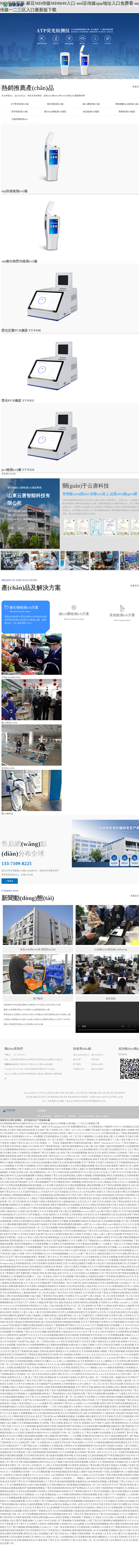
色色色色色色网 (114, 1263)
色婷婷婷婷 (107, 1488)
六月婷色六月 (55, 1130)
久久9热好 (107, 1306)
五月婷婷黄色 (75, 1214)
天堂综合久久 (23, 1198)
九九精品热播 (127, 1345)
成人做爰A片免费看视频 (20, 1413)
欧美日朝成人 (25, 1403)
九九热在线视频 (95, 1455)
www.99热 (95, 1498)
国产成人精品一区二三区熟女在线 (38, 1341)
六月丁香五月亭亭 (108, 1273)
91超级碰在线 (68, 1201)
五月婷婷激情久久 (96, 1413)
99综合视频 (62, 1406)
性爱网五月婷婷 (130, 1475)
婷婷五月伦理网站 (43, 1221)
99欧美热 (109, 1397)
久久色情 (100, 1397)
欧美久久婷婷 (6, 1384)
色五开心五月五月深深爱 (76, 1338)
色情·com (106, 1224)
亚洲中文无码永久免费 (72, 1319)
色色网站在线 (126, 1524)
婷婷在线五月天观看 (106, 1247)
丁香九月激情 (55, 1423)
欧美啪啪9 (8, 1208)
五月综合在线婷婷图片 (27, 1491)
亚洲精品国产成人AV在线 (26, 1367)
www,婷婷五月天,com (86, 1227)
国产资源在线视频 (108, 1468)
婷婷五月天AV (103, 1507)
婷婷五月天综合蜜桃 (65, 1270)
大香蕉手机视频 (126, 1452)
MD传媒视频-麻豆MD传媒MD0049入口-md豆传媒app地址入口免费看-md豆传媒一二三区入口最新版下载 (49, 1123)
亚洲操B (86, 1423)
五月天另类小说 (12, 1188)
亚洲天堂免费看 (110, 1198)
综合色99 (88, 1390)
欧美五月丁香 (96, 1514)
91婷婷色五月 (60, 1185)
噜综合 (58, 1504)
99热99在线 (63, 1172)
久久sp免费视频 (26, 1390)
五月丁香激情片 (7, 1273)
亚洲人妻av (124, 1328)
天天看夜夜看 (43, 1472)
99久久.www (98, 1374)
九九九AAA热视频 (126, 1182)
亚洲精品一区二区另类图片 (65, 1208)
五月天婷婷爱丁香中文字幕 (125, 1432)
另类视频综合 (38, 1253)
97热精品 (119, 1371)
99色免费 (18, 1126)
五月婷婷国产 (104, 1208)
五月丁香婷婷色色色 (49, 1146)
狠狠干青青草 (101, 1322)
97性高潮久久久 (10, 1133)
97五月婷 (100, 1478)
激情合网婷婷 (11, 1390)
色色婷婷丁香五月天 (115, 1478)
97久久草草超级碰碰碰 (57, 1253)
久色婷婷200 (65, 1524)
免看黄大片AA (30, 1475)
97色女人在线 (32, 1237)
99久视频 (42, 1332)
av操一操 (28, 1172)
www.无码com (68, 1156)
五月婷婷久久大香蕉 (108, 1302)
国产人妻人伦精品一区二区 (97, 1296)
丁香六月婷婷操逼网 (35, 1452)
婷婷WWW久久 (44, 1432)
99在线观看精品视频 (17, 1468)
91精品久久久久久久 (46, 1364)
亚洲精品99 (30, 1432)
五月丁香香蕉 (88, 1162)
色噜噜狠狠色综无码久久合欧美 (20, 1149)
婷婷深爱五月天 (81, 1312)
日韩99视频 (79, 1276)
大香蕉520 (17, 1221)
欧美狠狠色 (118, 1367)
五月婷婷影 (111, 1250)
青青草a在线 (89, 1218)
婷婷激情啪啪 (32, 1527)
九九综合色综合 (24, 1309)
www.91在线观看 (91, 1403)
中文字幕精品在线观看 (87, 1244)
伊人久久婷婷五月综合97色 (32, 1250)
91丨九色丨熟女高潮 (82, 1309)
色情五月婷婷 (29, 1511)
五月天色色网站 (56, 1449)
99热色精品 (19, 1218)
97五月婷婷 (109, 1276)
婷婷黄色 (129, 1439)
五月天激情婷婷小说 (105, 1214)
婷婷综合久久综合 (129, 1527)
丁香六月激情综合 (48, 1501)
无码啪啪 (73, 1419)
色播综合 (132, 1514)
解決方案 (54, 6)
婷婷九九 (110, 1279)
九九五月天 (80, 1201)
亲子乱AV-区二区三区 (74, 1306)
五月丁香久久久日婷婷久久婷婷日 (30, 1524)
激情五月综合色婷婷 (68, 1335)
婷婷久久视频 (36, 1302)
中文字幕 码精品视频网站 (26, 1462)
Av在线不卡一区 (123, 1498)
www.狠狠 (107, 1367)
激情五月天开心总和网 (62, 1312)
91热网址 (77, 1439)
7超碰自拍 (120, 1377)
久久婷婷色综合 (10, 1335)
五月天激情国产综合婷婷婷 (47, 1384)
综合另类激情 (56, 1159)
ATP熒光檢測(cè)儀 (19, 104)
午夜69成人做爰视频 (10, 1400)
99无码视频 (119, 1400)
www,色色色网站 (8, 1169)
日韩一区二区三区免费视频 (25, 1514)
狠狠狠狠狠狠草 (85, 1445)
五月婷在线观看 (59, 1465)
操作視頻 (66, 6)
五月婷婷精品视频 (23, 1361)
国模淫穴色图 (85, 1263)
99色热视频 (45, 1429)
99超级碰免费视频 (110, 1390)
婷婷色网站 (75, 1494)
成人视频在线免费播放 (57, 1345)
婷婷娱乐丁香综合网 (89, 1465)
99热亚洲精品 (6, 1393)
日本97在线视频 (62, 1169)
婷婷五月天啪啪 (40, 1449)
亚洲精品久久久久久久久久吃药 (15, 1231)
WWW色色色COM (12, 1341)
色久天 (92, 1172)
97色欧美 (34, 1273)
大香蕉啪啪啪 (57, 1218)
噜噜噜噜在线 (6, 1302)
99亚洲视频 (45, 1179)
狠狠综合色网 (120, 1511)
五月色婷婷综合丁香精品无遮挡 (27, 1354)
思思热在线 (36, 1156)
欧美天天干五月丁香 (112, 1485)
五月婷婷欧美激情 (90, 1351)
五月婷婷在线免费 (55, 1338)
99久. (28, 1465)
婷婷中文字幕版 (60, 1221)
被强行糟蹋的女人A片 (102, 1537)
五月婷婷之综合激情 (125, 1501)
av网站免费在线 (37, 1459)
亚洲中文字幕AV (11, 1234)
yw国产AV (87, 1224)
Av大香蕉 (65, 1367)
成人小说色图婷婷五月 (66, 1537)
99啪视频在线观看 (71, 1322)
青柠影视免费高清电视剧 (69, 1224)
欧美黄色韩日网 (127, 1348)
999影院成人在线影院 (76, 1459)
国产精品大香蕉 (30, 1478)
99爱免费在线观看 (14, 1455)
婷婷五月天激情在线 (79, 1527)
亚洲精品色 (50, 1494)
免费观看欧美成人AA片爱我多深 (86, 1126)
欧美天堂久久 (53, 1367)
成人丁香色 (121, 1133)
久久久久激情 (18, 1442)
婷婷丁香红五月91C (60, 1374)
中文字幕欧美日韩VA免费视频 (66, 1182)
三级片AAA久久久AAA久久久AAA (83, 1133)
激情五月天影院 (50, 1354)
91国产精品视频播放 (125, 1270)
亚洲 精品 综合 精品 (53, 1302)
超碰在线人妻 (117, 1426)
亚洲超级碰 (52, 1335)
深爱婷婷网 (53, 1524)
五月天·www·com (40, 1371)
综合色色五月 (95, 1188)
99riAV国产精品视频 (127, 1289)
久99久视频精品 (58, 1400)
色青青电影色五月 (88, 1208)
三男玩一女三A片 (71, 1130)
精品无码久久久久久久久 (99, 1286)
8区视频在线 (50, 1377)
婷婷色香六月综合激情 (11, 1537)
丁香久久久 (133, 1153)
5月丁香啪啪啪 (64, 1520)
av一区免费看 (36, 1136)
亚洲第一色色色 (129, 1338)
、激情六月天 (46, 1126)
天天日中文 (90, 1247)
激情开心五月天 (98, 1312)
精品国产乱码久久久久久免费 (37, 1328)
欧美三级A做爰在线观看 (51, 1455)
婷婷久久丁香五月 (105, 1192)
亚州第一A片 (29, 1472)
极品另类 (16, 1266)
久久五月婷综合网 (121, 1361)
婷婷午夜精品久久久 (59, 1351)
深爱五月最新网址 (59, 1205)
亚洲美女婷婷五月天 (57, 1263)
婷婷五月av (58, 1162)
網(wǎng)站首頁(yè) (81, 1055)
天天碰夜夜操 (125, 1410)
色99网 (33, 1211)
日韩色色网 (33, 1348)
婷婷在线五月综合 (8, 1494)
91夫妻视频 (114, 1130)
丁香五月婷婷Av (130, 1143)
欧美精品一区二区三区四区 (50, 1140)
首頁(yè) (29, 6)
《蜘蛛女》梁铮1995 (85, 1478)
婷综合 (18, 1475)
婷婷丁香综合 (97, 1260)
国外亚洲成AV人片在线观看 (38, 1419)
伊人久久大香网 (10, 1416)
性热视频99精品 (7, 1406)
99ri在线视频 (24, 1257)
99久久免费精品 (26, 1494)
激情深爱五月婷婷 (76, 1198)
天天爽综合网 (108, 1133)
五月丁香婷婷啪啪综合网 (46, 1358)
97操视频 (87, 1175)
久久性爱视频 (111, 1260)
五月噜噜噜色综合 (18, 1485)
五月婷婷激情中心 (70, 1384)
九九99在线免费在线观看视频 (96, 1426)
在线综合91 (75, 1351)
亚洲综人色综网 (117, 1406)
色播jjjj (65, 1504)
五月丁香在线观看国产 (40, 1182)
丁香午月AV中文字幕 (120, 1172)
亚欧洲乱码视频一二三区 (44, 1406)
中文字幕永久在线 (127, 1227)
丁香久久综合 (125, 1481)
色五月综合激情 (126, 1319)
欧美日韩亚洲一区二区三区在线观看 (39, 1227)
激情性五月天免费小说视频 (31, 1286)
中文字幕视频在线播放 (28, 1423)
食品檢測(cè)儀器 (91, 111)
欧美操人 (82, 1286)
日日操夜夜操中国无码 (26, 1306)
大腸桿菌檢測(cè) (19, 119)
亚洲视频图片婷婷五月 (80, 1221)
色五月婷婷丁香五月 (15, 1481)
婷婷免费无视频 (101, 1406)
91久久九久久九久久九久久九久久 (97, 1371)
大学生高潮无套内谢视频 (63, 1179)
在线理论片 (9, 1475)
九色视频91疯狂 (82, 1416)
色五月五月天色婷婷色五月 (73, 1289)
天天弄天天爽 (88, 1341)
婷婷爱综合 (28, 1221)
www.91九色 (15, 1227)
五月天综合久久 (112, 1374)
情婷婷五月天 (16, 1205)
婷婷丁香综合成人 (51, 1156)
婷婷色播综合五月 (123, 1442)
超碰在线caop (36, 1289)
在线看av (124, 1465)
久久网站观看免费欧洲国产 (16, 1224)
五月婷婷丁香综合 (112, 1299)
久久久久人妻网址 (103, 1361)
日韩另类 (7, 1517)
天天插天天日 (56, 1371)
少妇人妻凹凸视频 (18, 1520)
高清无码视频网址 (23, 1244)
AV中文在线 (70, 1449)
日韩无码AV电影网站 (125, 1195)
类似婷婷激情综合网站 (96, 1364)
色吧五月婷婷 (108, 1153)
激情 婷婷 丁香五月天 (48, 1540)
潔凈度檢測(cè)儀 (19, 111)
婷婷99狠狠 (104, 1266)
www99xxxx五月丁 (9, 1140)
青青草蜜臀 (17, 1533)
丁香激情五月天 (44, 1511)
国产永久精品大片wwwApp (52, 1380)
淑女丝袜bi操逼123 (42, 1309)
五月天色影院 (61, 1192)
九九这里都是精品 (96, 1459)
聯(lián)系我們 (115, 8)
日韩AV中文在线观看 (63, 1276)
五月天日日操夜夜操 (124, 1416)
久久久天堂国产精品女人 (28, 1192)
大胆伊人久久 (95, 1462)
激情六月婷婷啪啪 (123, 1240)
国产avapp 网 (97, 1211)
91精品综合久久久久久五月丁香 (76, 1332)
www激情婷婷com (70, 1361)
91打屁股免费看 (40, 1244)
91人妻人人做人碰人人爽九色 (25, 1429)
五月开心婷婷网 (105, 1283)
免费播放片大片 (71, 1159)
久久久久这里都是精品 (42, 1195)
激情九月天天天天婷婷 (102, 1416)
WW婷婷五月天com (73, 1296)
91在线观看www (96, 1179)
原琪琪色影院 (16, 1240)
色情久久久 (39, 1537)
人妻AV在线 (116, 1491)
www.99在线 (123, 1247)
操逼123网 (5, 1296)
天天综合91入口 (108, 1156)
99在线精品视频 (42, 1218)
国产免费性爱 (22, 1273)
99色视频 (133, 1159)
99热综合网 (37, 1517)
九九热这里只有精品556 (68, 1377)
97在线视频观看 (81, 1358)
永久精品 (9, 1361)
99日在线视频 (124, 1250)
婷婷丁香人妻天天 (62, 1211)
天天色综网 (45, 1312)
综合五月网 (15, 1540)
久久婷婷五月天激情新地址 (62, 1244)
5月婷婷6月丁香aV (69, 1540)
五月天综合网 (37, 1279)
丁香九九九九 (30, 1332)
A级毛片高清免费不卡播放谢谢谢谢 (45, 1468)
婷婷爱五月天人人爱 (17, 1377)
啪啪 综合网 (99, 1270)
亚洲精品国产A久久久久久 (117, 1179)
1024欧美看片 (120, 1517)
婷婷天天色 (98, 1159)
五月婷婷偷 (19, 1393)
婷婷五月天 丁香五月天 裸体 (75, 1514)
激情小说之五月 (66, 1348)
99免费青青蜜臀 (116, 1439)
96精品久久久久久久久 (123, 1224)
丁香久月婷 (5, 1426)
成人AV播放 (70, 1533)
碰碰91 (100, 1237)
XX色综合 (73, 1263)
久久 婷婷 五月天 (95, 1201)
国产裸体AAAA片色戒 (127, 1358)
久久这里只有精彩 (107, 1289)
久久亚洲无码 (113, 1312)
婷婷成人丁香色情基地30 (54, 1393)
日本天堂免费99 (39, 1263)
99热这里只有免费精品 (25, 1364)
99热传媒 (58, 1306)
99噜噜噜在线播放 (65, 1416)
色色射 (6, 1429)
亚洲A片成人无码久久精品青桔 (121, 1205)
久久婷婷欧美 (40, 1260)
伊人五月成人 (102, 1172)
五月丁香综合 (38, 1338)
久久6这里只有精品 (96, 1250)
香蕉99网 (68, 1455)
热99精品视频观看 (66, 1481)
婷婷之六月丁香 (7, 1527)
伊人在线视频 (83, 1429)
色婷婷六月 (126, 1341)
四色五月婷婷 (87, 1400)
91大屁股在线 (56, 1445)
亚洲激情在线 (84, 1537)
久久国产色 (25, 1400)
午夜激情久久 (120, 1488)
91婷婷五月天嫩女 (42, 1361)
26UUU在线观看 (44, 1149)
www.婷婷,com (85, 1475)
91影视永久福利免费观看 (30, 1504)
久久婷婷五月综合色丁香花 (64, 1442)
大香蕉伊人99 (70, 1445)
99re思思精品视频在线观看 (117, 1449)
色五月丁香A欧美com (45, 1416)
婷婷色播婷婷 (114, 1338)
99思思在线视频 (89, 1494)
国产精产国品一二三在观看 (41, 1270)
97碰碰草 (107, 1126)
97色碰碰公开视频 (40, 1315)
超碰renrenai (49, 1517)
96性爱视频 (71, 1485)
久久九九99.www (117, 1309)
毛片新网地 (17, 1332)
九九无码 (113, 1227)
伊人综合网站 (65, 1358)
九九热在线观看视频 (62, 1309)
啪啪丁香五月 (132, 1406)
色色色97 (115, 1266)
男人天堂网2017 (76, 1406)
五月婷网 (44, 1423)
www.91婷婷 (20, 1208)
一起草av (20, 1237)
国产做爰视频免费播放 (33, 1488)
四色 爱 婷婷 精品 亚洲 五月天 (54, 1273)
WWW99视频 (40, 1283)
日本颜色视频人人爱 (82, 1520)
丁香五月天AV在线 (91, 1195)
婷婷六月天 (98, 1149)
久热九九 (116, 1208)
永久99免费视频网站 (35, 1345)
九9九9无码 (71, 1286)
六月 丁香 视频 (112, 1429)
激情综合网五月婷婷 (46, 1426)
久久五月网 (47, 1185)
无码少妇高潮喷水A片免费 (88, 1348)
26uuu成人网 (61, 1279)
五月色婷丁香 (41, 1130)
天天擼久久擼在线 (104, 1162)
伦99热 (19, 1172)
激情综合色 (99, 1387)
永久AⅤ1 (122, 1468)
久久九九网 (107, 1517)
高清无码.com (41, 1188)
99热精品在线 (73, 1400)
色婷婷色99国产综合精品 (69, 1426)
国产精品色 (122, 1156)
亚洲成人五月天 (103, 1533)
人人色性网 (132, 1494)
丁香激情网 (58, 1325)
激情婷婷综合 (121, 1423)
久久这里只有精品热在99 (122, 1231)
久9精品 (9, 1162)
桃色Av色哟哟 (127, 1130)
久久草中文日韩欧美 (24, 1384)
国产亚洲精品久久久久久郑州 (86, 1488)
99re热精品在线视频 (96, 1481)
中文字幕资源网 (100, 1309)
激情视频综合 (76, 1146)
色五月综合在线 (102, 1166)
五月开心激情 (42, 1166)
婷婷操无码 (5, 1354)
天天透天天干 (38, 1507)
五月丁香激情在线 (23, 1351)
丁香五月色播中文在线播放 (98, 1432)
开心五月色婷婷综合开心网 (74, 1413)
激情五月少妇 (128, 1185)
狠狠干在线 (86, 1472)
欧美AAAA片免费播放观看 (111, 1335)
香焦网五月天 (22, 1530)
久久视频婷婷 (92, 1273)
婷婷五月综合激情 (129, 1312)
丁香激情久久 (87, 1517)
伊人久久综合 (111, 1319)
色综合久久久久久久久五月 (18, 1507)
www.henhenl (109, 1358)
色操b (98, 1517)
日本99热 (27, 1338)
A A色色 (134, 1286)
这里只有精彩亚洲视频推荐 (71, 1247)
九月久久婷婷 (32, 1501)
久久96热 (51, 1485)
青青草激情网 (59, 1149)
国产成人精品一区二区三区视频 (45, 1319)
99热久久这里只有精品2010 (23, 1387)
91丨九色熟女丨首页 (108, 1244)
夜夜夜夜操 (108, 1462)
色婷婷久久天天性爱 (58, 1214)
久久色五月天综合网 (13, 1179)
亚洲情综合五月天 (124, 1276)
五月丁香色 (32, 1208)
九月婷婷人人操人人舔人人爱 (96, 1234)
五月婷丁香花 (101, 1293)
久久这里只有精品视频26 (12, 1380)
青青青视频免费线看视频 (63, 1387)
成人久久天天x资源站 (36, 1143)
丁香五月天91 (31, 1380)
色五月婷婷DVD (41, 1159)
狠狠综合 (38, 1266)
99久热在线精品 (111, 1514)
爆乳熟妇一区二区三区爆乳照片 (79, 1315)
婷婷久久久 (72, 1149)
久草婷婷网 (75, 1517)
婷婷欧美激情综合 (54, 1410)
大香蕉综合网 (101, 1315)
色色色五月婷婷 (71, 1302)
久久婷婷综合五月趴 (81, 1374)
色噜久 (81, 1442)
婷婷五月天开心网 (112, 1237)
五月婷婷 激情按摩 (22, 1517)
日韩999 (12, 1198)
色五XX (89, 1406)
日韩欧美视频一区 (86, 1533)
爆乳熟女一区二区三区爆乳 (90, 1449)
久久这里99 (92, 1289)
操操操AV (28, 1205)
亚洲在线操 (59, 1195)
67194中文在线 (49, 1520)
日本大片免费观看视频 (128, 1218)
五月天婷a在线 (7, 1182)
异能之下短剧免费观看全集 (44, 1198)
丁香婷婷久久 (91, 1140)
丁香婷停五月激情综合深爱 (76, 1468)
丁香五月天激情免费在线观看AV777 (103, 1393)
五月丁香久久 (58, 1328)
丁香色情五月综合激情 (52, 1296)
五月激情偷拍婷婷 (45, 1169)
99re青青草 (73, 1465)
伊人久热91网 (22, 1289)
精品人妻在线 (80, 1410)
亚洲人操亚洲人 (94, 1198)
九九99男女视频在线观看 (82, 1166)
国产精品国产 (21, 1182)
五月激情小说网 (7, 1299)
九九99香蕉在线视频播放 (97, 1524)
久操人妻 (88, 1146)
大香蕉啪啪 (112, 1481)
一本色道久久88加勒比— (62, 1478)
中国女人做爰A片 (79, 1169)
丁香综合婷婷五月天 (126, 1201)
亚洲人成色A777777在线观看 (112, 1494)
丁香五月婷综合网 (113, 1475)
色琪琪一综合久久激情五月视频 (71, 1266)
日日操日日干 (107, 1498)
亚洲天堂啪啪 (62, 1517)
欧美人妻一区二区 (68, 1397)
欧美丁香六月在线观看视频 (74, 1153)
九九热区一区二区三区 (70, 1136)
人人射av (47, 1465)
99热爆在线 (78, 1511)
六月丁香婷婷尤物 (104, 1400)
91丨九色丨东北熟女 (42, 1276)
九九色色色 (121, 1153)
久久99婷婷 (118, 1136)
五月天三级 (8, 1351)
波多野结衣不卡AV (79, 1172)
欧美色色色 (56, 1322)
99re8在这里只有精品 (104, 1445)
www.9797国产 (115, 1364)
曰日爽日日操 (9, 1153)
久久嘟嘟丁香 (87, 1130)
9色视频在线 (86, 1159)
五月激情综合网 (116, 1293)
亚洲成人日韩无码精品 (50, 1491)
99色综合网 (10, 1279)
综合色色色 (121, 1214)
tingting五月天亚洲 (93, 1328)
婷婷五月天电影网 (14, 1247)
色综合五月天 (94, 1153)
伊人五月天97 (19, 1214)
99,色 (114, 1182)
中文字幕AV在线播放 (25, 1166)
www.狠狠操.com (93, 1367)
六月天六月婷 (101, 1345)
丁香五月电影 (6, 1126)
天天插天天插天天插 (30, 1234)
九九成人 (44, 1527)
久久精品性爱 (130, 1533)
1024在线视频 (93, 1156)
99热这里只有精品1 (109, 1465)
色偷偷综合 (80, 1481)
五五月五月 (126, 1208)
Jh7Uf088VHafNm (54, 1250)
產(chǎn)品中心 (42, 8)
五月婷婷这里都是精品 (122, 1403)
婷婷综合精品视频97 (59, 1166)
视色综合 (110, 1413)
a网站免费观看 (93, 1185)
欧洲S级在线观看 (72, 1162)
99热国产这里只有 (127, 1260)
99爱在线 (73, 1345)
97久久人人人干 (83, 1380)
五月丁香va (30, 1397)
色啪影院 (129, 1426)
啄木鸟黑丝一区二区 (15, 1465)
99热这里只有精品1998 (126, 1413)
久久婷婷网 (127, 1299)
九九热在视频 (85, 1149)
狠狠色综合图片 (7, 1491)
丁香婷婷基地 (98, 1419)
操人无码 (45, 1322)
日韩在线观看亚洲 (74, 1328)
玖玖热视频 (74, 1205)
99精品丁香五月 (17, 1143)
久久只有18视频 (60, 1419)
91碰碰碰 (20, 1527)
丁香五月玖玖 (81, 1188)
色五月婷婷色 (120, 1537)
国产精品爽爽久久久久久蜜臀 (68, 1240)
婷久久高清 (75, 1234)
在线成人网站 (84, 1419)
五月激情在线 (92, 1257)
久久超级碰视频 (33, 1393)
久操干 (20, 1169)
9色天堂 (43, 1237)
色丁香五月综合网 (114, 1384)
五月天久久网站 (88, 1205)
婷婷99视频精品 (92, 1511)
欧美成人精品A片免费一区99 (17, 1253)
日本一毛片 (80, 1156)
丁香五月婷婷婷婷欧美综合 (58, 1488)
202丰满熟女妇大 (13, 1478)
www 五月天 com (46, 1475)
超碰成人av (103, 1227)
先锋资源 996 (38, 1410)
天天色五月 (88, 1214)
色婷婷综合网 (44, 1208)
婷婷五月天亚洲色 (86, 1397)
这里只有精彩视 (89, 1283)
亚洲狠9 (109, 1387)
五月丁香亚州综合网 (94, 1319)
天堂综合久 (129, 1384)
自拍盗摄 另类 (42, 1390)
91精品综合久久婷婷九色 (17, 1211)
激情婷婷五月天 (24, 1159)
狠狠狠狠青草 (119, 1520)
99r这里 (97, 1390)
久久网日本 (75, 1283)
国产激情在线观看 (126, 1273)
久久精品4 (68, 1410)
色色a (123, 1266)
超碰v (19, 1338)
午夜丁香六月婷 (56, 1533)
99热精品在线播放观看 (11, 1488)
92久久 (113, 1218)
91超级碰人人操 (31, 1179)
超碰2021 (49, 1498)
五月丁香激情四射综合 (125, 1162)
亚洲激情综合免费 (22, 1276)
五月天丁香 (11, 1257)
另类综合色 (87, 1182)
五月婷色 (133, 1540)
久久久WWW (126, 1325)
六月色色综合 (52, 1530)
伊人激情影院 (6, 1319)
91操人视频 (48, 1436)
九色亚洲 (20, 1345)
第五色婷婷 (74, 1237)
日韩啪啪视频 (98, 1175)
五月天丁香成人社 (110, 1348)
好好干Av (80, 1257)
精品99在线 (57, 1429)
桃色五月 (20, 1299)
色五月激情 (114, 1345)
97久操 (55, 1348)
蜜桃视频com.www (81, 1211)
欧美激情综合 (13, 1293)
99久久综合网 (39, 1413)
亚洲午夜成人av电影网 (123, 1306)
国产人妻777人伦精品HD (38, 1442)
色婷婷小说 (110, 1201)
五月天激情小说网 (35, 1201)
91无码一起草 (23, 1279)
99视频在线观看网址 (125, 1397)
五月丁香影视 (6, 1524)
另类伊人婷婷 (43, 1387)
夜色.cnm (118, 1283)
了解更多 (9, 881)
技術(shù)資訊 (91, 8)
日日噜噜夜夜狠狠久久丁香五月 (41, 1481)
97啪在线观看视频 (76, 1185)
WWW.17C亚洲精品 (122, 1126)
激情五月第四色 (7, 1237)
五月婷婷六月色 (130, 1507)
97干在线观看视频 (32, 1247)
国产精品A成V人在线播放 (36, 1445)
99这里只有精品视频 (101, 1380)
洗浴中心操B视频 (72, 1371)
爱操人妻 (108, 1136)
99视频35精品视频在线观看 (29, 1436)
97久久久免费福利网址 (34, 1240)
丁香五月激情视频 (58, 1390)
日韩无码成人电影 (18, 1146)
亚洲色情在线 (16, 1283)
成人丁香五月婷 (35, 1377)
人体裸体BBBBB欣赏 (65, 1498)
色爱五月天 (30, 1169)
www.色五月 (61, 1341)
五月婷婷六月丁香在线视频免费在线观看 (45, 1299)
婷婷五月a (131, 1266)
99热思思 (87, 1439)
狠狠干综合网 (101, 1130)
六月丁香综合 (82, 1498)
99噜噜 (43, 1367)
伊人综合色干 (99, 1263)
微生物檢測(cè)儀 (55, 104)
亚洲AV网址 (121, 1192)
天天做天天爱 (131, 1136)
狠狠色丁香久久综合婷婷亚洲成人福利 (63, 1175)
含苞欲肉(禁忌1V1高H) (11, 1328)
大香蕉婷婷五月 (53, 1201)
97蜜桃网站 (87, 1136)
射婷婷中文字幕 (93, 1306)
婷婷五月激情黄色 (115, 1175)
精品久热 (95, 1221)
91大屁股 (79, 1299)
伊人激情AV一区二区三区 (92, 1384)
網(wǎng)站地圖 (46, 1064)
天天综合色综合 (42, 1374)
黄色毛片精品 (94, 1410)
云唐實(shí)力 (103, 6)
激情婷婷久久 (97, 1429)
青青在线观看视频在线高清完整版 (25, 1185)
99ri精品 (118, 1445)
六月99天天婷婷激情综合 (74, 1231)
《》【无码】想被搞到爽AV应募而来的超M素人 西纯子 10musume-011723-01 (84, 1143)
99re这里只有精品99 (55, 1459)
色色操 (64, 1491)
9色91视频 (114, 1524)
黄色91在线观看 (111, 1325)
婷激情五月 (133, 1387)
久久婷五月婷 (55, 1188)
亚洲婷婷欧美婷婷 (31, 1322)
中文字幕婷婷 (18, 1452)
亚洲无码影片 (74, 1341)
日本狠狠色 (129, 1367)
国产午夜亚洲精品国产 (115, 1455)
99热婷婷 (70, 1380)
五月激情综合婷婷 (94, 1276)
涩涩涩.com (48, 1504)
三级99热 (64, 1146)
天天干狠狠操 (27, 1188)
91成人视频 (10, 1423)
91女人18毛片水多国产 (104, 1332)
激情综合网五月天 (106, 1253)
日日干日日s (107, 1511)
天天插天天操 (69, 1429)
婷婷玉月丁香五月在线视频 (96, 1491)
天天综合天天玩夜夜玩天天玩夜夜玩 (78, 1507)
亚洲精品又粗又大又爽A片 (121, 1530)
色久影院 (50, 1293)
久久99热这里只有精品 (47, 1397)
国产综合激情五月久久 (116, 1149)
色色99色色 (81, 1179)
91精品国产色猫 (31, 1126)
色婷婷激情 (51, 1452)
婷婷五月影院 (11, 1312)
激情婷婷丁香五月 (62, 1403)
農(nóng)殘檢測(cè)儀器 (55, 111)
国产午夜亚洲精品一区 (58, 1283)
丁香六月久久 (90, 1253)
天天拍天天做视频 (108, 1257)
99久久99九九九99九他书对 (81, 1279)
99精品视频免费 (17, 1501)
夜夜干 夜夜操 (38, 1257)
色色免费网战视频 (97, 1169)
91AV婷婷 (117, 1380)
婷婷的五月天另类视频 (50, 1514)
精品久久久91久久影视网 (21, 1260)
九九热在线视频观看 (24, 1175)
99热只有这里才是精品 (11, 1322)
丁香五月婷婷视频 (116, 1351)
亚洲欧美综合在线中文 (93, 1436)
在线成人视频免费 (8, 1286)
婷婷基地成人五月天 (58, 1237)
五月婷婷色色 (109, 1188)
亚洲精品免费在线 (93, 1299)
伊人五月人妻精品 (102, 1182)
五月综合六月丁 (21, 1302)
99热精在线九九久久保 (25, 1162)
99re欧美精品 (107, 1195)
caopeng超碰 (78, 1524)
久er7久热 (28, 1283)
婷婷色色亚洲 (27, 1130)
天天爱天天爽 (13, 1130)
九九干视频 (56, 1462)
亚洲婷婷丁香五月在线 (66, 1475)
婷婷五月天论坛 (26, 1416)
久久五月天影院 (77, 1273)
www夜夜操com (106, 1240)
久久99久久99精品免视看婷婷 (99, 1442)
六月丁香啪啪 (96, 1325)
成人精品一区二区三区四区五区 (93, 1540)
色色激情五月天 (88, 1237)
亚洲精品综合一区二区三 (45, 1172)
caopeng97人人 (126, 1302)
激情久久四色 (9, 1159)
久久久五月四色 (45, 1211)
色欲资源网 (40, 1485)
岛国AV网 (109, 1423)
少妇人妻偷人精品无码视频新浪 (109, 1146)
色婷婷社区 (66, 1439)
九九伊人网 (112, 1169)
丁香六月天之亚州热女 (98, 1231)
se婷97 (31, 1485)
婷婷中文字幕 (23, 1156)
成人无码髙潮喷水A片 (18, 1136)
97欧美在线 (68, 1462)
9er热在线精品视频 (20, 1296)
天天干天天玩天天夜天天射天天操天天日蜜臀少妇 (108, 1504)
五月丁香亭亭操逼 (40, 1231)
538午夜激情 (33, 1214)
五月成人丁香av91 (84, 1270)
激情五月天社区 (7, 1436)
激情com (110, 1270)
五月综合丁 (78, 1364)
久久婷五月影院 (23, 1406)
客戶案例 (79, 6)
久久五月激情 (107, 1501)
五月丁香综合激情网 (111, 1185)
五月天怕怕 (98, 1475)
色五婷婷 (101, 1205)
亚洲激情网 (116, 1507)
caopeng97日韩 (7, 1325)
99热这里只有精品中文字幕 (43, 1224)
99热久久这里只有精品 (75, 1250)
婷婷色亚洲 (104, 1140)
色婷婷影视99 (53, 1332)
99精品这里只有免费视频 (70, 1501)
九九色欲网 (116, 1234)
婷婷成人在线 (56, 1315)
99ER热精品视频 (58, 1472)
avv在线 (44, 1214)
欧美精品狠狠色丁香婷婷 (60, 1260)
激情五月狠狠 (21, 1325)
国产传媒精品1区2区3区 (116, 1159)
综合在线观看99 (44, 1162)
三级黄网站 (65, 1530)
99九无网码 (68, 1188)
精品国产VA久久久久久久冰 (32, 1335)
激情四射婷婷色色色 (82, 1530)
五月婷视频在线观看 (111, 1221)
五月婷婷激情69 (51, 1136)
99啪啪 (103, 1351)
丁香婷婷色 (5, 1442)
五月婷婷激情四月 (22, 1263)
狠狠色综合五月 (29, 1540)
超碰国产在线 (23, 1315)
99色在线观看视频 (66, 1227)
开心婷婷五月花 (67, 1257)
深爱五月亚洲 (9, 1309)
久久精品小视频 (86, 1345)
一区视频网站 (15, 1472)
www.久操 (56, 1361)
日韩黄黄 (94, 1527)
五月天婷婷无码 (31, 1455)
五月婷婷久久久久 (73, 1218)
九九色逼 (98, 1136)
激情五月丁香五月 (72, 1423)
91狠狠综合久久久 (18, 1348)
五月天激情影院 (21, 1319)
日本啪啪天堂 (121, 1462)
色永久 (49, 1240)
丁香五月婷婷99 (49, 1247)
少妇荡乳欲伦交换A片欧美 (52, 1133)
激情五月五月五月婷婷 (33, 1498)
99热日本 (94, 1468)
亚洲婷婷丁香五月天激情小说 (45, 1153)
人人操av (97, 1224)
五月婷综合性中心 (27, 1140)
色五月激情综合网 (76, 1393)
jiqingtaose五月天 (62, 1126)
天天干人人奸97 (100, 1439)
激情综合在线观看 (89, 1302)
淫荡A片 (50, 1537)
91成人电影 (35, 1296)
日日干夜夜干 (97, 1423)
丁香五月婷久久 (110, 1328)
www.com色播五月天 (43, 1403)
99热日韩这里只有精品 (20, 1449)
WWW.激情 (121, 1253)
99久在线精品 (65, 1354)
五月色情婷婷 (86, 1361)
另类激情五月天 (37, 1530)
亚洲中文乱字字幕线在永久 (47, 1439)
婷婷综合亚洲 (53, 1413)
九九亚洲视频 (52, 1507)
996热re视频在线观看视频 (118, 1459)
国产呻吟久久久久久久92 (77, 1325)
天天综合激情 (80, 1455)
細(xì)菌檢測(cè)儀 (91, 104)
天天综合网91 (89, 1192)
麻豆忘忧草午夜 (75, 1390)
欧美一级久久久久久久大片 (104, 1452)
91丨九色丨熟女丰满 (120, 1140)
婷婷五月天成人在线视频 (36, 1533)
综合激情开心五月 (119, 1540)
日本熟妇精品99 (114, 1419)
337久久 (123, 1514)
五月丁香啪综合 (90, 1240)
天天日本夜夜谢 (41, 1205)
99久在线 (49, 1279)
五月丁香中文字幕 (84, 1387)
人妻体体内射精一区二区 (33, 1293)
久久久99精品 (125, 1244)
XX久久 (15, 1426)
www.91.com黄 (76, 1253)
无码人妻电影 (120, 1387)
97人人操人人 (129, 1419)
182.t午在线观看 (100, 1530)
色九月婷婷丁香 (82, 1452)
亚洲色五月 (28, 1537)
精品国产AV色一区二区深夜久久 (68, 1432)
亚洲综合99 (49, 1266)
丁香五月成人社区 (64, 1293)
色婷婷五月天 (77, 1367)
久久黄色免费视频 (98, 1338)
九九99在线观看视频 (24, 1358)
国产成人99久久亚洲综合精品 (55, 1234)
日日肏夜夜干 (102, 1218)
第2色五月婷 (27, 1266)
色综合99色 (125, 1390)
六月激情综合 (23, 1153)
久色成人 (14, 1403)
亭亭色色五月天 (130, 1234)
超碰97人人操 (34, 1520)
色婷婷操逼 (10, 1156)
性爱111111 (132, 1309)
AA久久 (29, 1218)
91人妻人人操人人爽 (29, 1312)
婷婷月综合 (44, 1462)
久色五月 (70, 1299)
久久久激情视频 (28, 1426)
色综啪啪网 (21, 1270)
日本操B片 (37, 1465)
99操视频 (62, 1198)
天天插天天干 (47, 1192)
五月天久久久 (75, 1192)
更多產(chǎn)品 (8, 474)
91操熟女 (39, 1175)
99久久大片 (92, 1266)
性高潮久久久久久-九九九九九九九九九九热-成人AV (98, 1354)
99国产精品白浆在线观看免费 (17, 1371)
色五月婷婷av (95, 1358)
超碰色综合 (44, 1478)
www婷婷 (77, 1403)
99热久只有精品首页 (29, 1133)
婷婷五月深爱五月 (81, 1260)
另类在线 (44, 1351)
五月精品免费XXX (41, 1400)
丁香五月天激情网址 (102, 1520)
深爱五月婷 (105, 1403)
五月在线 (129, 1322)
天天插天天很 (115, 1315)
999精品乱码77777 (14, 1445)
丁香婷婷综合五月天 (74, 1140)
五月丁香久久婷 (73, 1195)
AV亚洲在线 (55, 1231)
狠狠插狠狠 (100, 1279)
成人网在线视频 (64, 1364)
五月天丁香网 (87, 1322)
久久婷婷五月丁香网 (110, 1527)
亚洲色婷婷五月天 (120, 1286)
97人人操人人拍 (45, 1306)
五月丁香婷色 (75, 1491)
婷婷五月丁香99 (110, 1410)
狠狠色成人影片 (51, 1289)
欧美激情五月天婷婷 (55, 1286)
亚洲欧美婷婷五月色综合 (41, 1325)
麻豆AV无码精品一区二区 (22, 1374)
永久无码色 (33, 1146)
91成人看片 (117, 1533)
